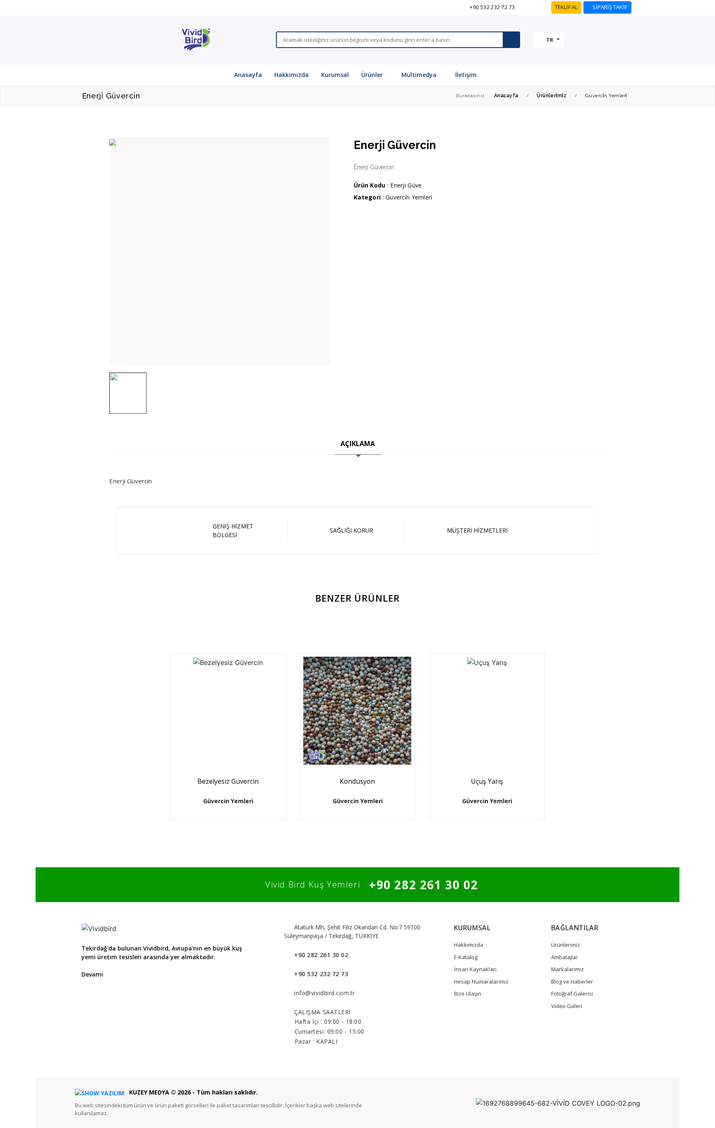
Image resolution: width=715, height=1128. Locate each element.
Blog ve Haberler (572, 981)
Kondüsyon (357, 781)
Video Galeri (566, 1006)
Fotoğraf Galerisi (572, 993)
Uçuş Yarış (487, 781)
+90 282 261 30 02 (423, 885)
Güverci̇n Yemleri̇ (409, 197)
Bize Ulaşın (467, 993)
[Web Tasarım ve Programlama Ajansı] (99, 1092)
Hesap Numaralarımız (481, 981)
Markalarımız (567, 969)
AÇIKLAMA (358, 443)
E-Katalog (465, 957)
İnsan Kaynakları (475, 969)
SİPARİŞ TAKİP (609, 7)
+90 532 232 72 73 (492, 7)
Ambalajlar (564, 957)
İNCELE (231, 743)
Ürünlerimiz (565, 944)
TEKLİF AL (566, 7)
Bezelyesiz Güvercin (228, 781)
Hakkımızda (468, 944)
